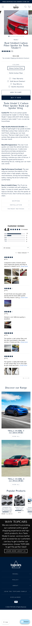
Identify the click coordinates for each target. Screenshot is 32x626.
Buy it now (16, 97)
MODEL (16, 574)
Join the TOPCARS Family (15, 591)
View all (16, 436)
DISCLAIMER (15, 597)
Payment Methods (16, 208)
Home (16, 39)
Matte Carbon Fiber (16, 73)
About (15, 585)
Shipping (13, 58)
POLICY (15, 579)
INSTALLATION (16, 205)
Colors (16, 64)
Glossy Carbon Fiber (16, 68)
